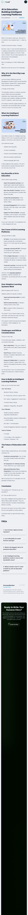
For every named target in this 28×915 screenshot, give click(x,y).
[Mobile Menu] (25, 1)
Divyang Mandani (6, 17)
